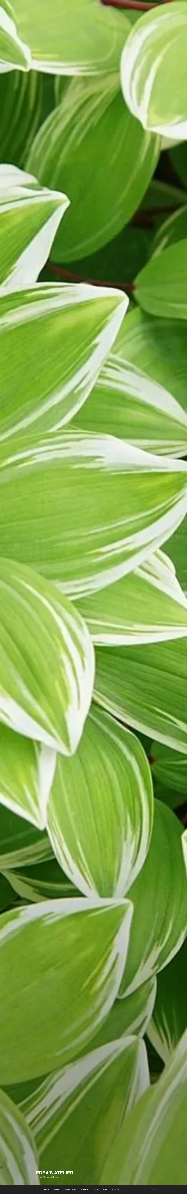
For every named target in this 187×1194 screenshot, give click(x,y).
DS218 (95, 1189)
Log (37, 1189)
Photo (46, 1189)
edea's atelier (54, 1172)
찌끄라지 (115, 1189)
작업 (105, 1189)
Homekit (84, 1189)
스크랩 (57, 1189)
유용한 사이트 (70, 1189)
